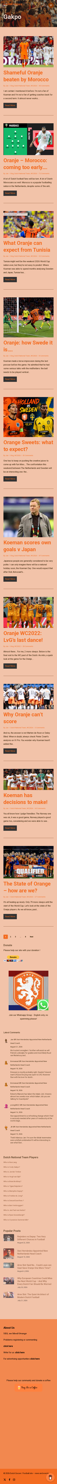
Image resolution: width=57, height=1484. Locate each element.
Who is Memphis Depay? (13, 1191)
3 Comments (40, 727)
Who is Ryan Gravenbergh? (14, 1215)
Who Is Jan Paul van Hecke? (14, 1210)
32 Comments (44, 256)
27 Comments (40, 897)
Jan (7, 86)
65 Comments (40, 808)
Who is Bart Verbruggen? (13, 1205)
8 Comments (44, 356)
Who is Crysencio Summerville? (15, 1220)
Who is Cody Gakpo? (11, 1167)
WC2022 (17, 646)
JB (11, 1127)
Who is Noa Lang (10, 1162)
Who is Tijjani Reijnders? (13, 1186)
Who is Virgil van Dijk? (12, 1177)
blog (12, 86)
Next (31, 937)
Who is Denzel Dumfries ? (13, 1200)
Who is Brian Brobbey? (12, 1181)
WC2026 (34, 86)
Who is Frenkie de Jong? (13, 1196)
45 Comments (44, 86)
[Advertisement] (28, 1432)
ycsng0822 (14, 1105)
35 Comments (28, 455)
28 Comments (28, 646)
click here (8, 1346)
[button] (51, 5)
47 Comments (44, 556)
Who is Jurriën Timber (12, 1172)
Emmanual (14, 1061)
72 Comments (44, 173)
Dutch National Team (22, 86)
